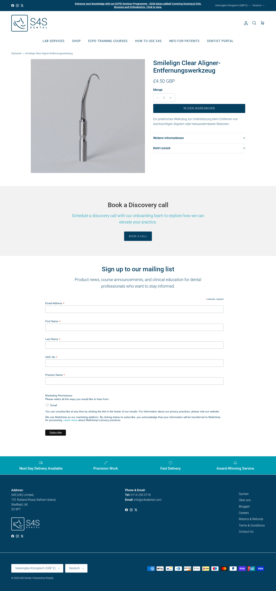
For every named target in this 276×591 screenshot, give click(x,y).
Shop (76, 41)
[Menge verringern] (156, 98)
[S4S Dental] (29, 23)
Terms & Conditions (252, 525)
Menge (158, 90)
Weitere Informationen (168, 138)
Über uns (245, 500)
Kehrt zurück (161, 148)
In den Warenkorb (199, 108)
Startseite (16, 53)
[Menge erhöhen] (171, 98)
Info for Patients (184, 41)
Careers (244, 513)
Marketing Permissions (58, 395)
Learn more (71, 420)
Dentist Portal (220, 41)
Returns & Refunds (251, 519)
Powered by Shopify (42, 578)
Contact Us (246, 531)
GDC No (51, 357)
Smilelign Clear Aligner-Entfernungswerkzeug (49, 53)
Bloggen (244, 506)
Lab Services (54, 41)
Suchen (244, 494)
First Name (53, 321)
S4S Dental (25, 578)
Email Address (54, 303)
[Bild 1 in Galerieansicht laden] (88, 116)
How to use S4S (148, 41)
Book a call (138, 236)
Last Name (52, 339)
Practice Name (55, 375)
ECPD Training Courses (108, 41)
